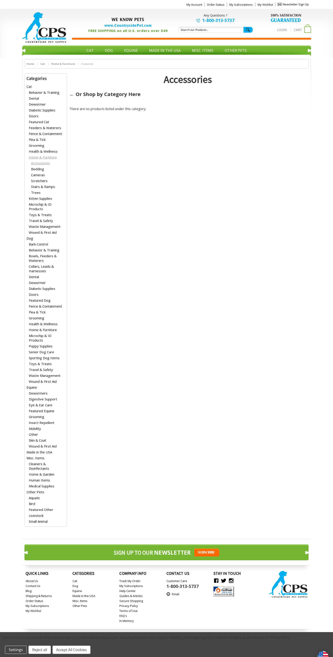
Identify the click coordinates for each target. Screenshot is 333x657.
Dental (34, 98)
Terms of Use (128, 611)
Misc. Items (202, 50)
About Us (32, 581)
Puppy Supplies (41, 346)
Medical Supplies (41, 486)
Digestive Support (43, 399)
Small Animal (38, 521)
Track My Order (129, 581)
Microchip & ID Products (40, 206)
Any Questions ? (215, 15)
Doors (34, 116)
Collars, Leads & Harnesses (41, 268)
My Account (194, 4)
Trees (36, 192)
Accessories (40, 163)
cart (298, 30)
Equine (131, 50)
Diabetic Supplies (42, 110)
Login (282, 30)
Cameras (38, 175)
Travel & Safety (41, 220)
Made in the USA (165, 50)
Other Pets (236, 50)
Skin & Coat (37, 440)
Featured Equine (41, 411)
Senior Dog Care (41, 352)
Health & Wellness (43, 151)
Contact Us (33, 586)
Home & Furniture (43, 157)
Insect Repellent (41, 422)
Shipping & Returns (39, 596)
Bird (32, 503)
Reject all (39, 649)
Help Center (127, 591)
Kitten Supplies (40, 198)
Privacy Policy (128, 606)
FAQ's (123, 616)
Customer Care (182, 584)
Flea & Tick (37, 139)
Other (33, 434)
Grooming (36, 145)
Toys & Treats (40, 214)
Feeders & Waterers (45, 127)
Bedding (37, 169)
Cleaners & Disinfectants (39, 466)
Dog (109, 50)
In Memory (126, 621)
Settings (16, 649)
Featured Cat (39, 122)
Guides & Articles (131, 596)
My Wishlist (265, 4)
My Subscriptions (241, 4)
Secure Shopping (131, 601)
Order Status (215, 4)
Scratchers (39, 180)
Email (175, 594)
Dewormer (37, 104)
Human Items (39, 480)
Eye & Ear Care (40, 405)
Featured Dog (40, 300)
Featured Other (41, 509)
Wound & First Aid (43, 232)
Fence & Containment (45, 133)
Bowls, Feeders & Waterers (43, 258)
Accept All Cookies (71, 649)
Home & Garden (41, 474)
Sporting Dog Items (44, 358)
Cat (90, 50)
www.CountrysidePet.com (128, 25)
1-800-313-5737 (218, 20)
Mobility (35, 428)
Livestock (36, 515)
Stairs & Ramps (43, 186)
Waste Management (44, 226)
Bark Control (38, 244)
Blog (28, 591)
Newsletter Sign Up (296, 4)
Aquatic (34, 498)
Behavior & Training (44, 92)
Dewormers (38, 393)
